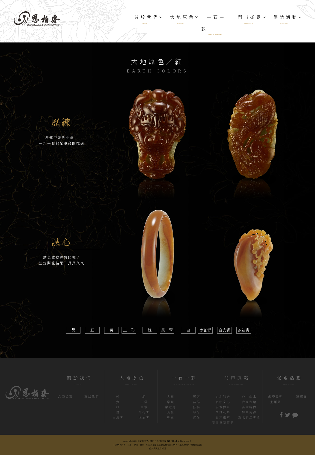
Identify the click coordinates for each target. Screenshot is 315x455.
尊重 (170, 417)
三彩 (144, 402)
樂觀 (170, 402)
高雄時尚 (249, 407)
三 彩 (129, 330)
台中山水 (249, 396)
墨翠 (144, 407)
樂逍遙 (170, 407)
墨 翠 (167, 330)
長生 (170, 412)
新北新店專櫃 (249, 417)
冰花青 (205, 330)
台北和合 (223, 396)
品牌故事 (65, 396)
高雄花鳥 (223, 412)
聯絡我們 (91, 396)
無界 (196, 402)
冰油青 (244, 330)
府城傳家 (223, 407)
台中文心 (223, 402)
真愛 (196, 417)
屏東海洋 (249, 412)
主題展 (275, 402)
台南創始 (249, 402)
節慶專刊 (275, 396)
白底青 (224, 330)
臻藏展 (301, 396)
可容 (196, 396)
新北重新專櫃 (223, 422)
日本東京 (223, 417)
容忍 (196, 412)
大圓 (170, 396)
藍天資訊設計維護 (157, 448)
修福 (196, 407)
